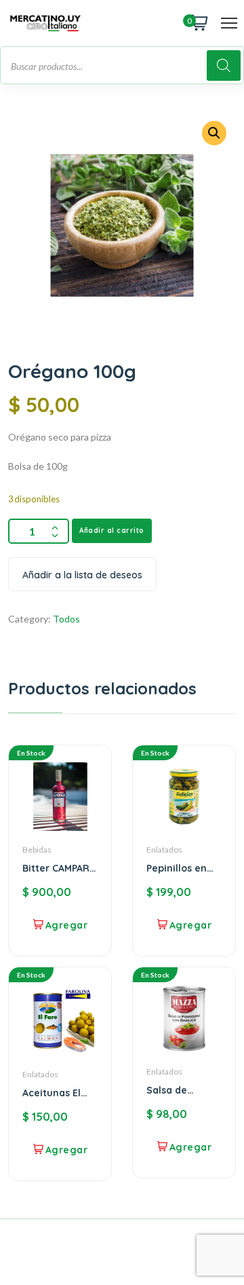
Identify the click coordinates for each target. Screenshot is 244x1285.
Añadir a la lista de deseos (82, 575)
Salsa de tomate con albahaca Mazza (174, 1090)
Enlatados (164, 849)
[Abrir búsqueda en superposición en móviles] (122, 65)
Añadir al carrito (111, 530)
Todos (66, 619)
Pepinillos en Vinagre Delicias (176, 868)
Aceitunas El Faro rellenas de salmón (53, 1093)
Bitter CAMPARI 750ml (57, 868)
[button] (214, 133)
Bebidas (37, 849)
